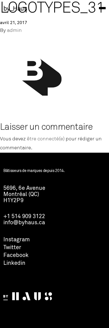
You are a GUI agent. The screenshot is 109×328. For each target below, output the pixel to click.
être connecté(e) (46, 139)
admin (14, 30)
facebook (16, 255)
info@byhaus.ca (24, 222)
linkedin (14, 263)
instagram (16, 239)
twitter (12, 247)
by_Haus (15, 9)
